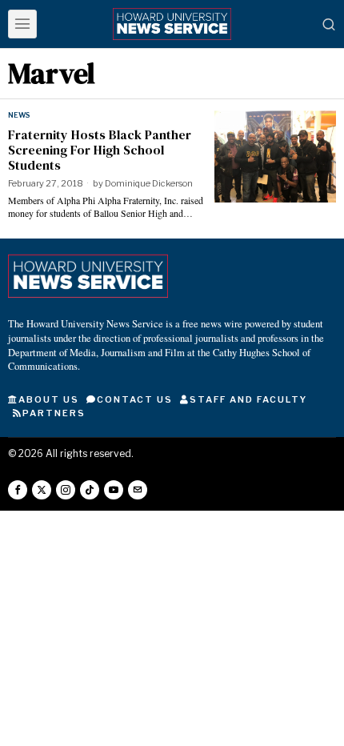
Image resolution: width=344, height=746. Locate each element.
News (19, 114)
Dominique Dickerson (149, 183)
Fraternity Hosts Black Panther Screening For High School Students (99, 150)
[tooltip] (17, 489)
